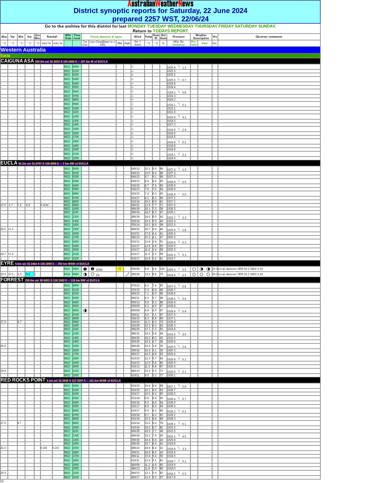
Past (205, 43)
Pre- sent (194, 43)
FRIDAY (226, 26)
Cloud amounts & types (106, 36)
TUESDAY (156, 26)
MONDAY (137, 26)
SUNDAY (266, 26)
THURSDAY (206, 26)
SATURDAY (246, 26)
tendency (178, 44)
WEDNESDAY (180, 26)
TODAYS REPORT (170, 30)
